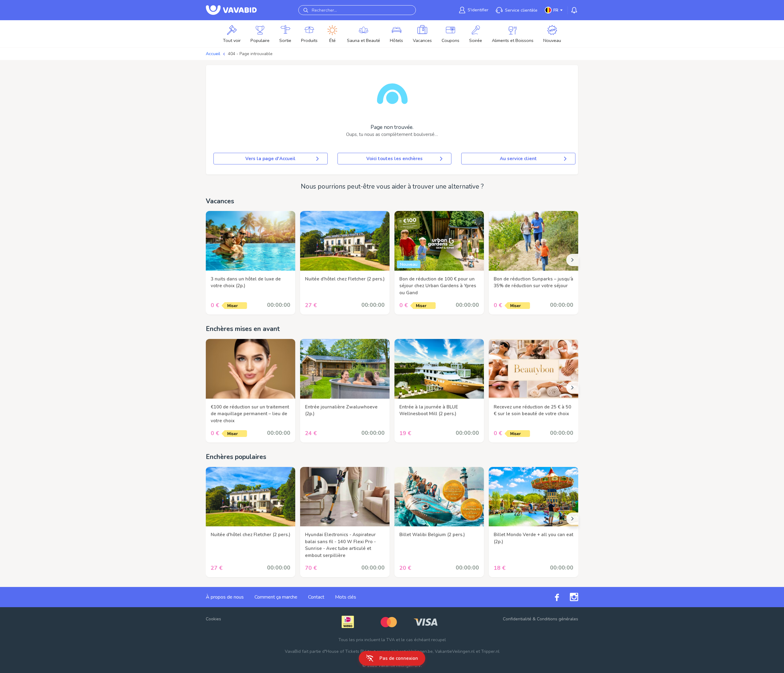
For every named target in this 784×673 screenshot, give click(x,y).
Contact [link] (316, 597)
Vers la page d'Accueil (270, 159)
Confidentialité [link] (517, 619)
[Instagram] (568, 597)
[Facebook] (551, 597)
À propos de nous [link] (225, 597)
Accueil (213, 54)
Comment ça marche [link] (275, 597)
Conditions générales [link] (557, 619)
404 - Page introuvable (250, 54)
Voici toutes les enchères (394, 159)
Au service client (518, 159)
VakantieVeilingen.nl (455, 651)
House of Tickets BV (346, 651)
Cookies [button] (213, 619)
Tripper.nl (490, 651)
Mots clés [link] (345, 597)
